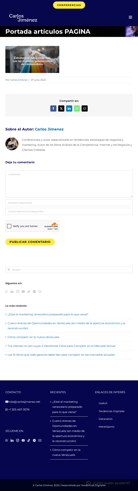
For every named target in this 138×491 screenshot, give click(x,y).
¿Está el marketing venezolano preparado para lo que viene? (48, 314)
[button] (108, 483)
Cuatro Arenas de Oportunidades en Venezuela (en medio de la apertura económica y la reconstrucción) (68, 431)
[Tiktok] (28, 291)
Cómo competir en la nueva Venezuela (33, 337)
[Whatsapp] (6, 291)
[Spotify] (34, 291)
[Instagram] (17, 291)
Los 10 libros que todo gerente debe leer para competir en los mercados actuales (61, 354)
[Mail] (39, 291)
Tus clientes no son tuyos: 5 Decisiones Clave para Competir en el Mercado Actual (61, 346)
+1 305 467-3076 (18, 409)
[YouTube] (23, 291)
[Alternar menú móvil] (131, 17)
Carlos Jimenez (19, 79)
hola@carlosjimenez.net (24, 401)
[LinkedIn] (12, 291)
